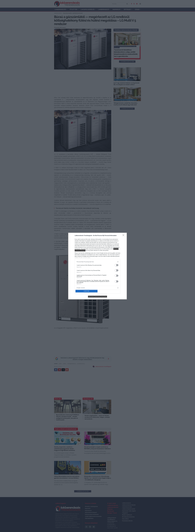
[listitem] (97, 262)
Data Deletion (91, 296)
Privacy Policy (104, 296)
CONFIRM (86, 291)
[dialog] (97, 266)
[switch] (116, 265)
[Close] (123, 235)
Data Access (97, 296)
